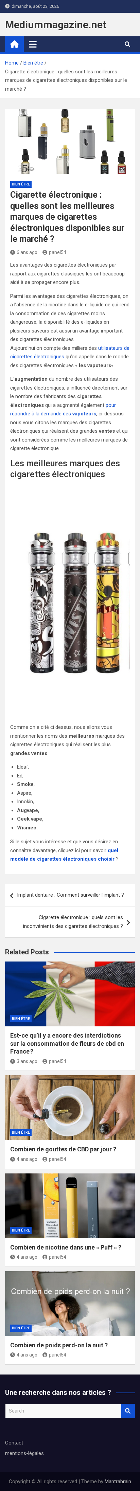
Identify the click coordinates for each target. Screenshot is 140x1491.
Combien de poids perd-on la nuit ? (59, 1345)
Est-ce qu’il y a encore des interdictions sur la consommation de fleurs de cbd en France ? (67, 1043)
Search (128, 1411)
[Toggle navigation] (33, 44)
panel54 (57, 252)
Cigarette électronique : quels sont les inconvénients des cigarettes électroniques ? (73, 921)
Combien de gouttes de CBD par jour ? (63, 1149)
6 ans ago (27, 252)
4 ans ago (27, 1159)
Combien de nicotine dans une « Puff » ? (65, 1247)
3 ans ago (27, 1061)
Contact (14, 1443)
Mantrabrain (118, 1481)
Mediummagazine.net (55, 25)
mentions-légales (24, 1453)
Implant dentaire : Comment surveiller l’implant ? (70, 895)
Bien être (21, 184)
